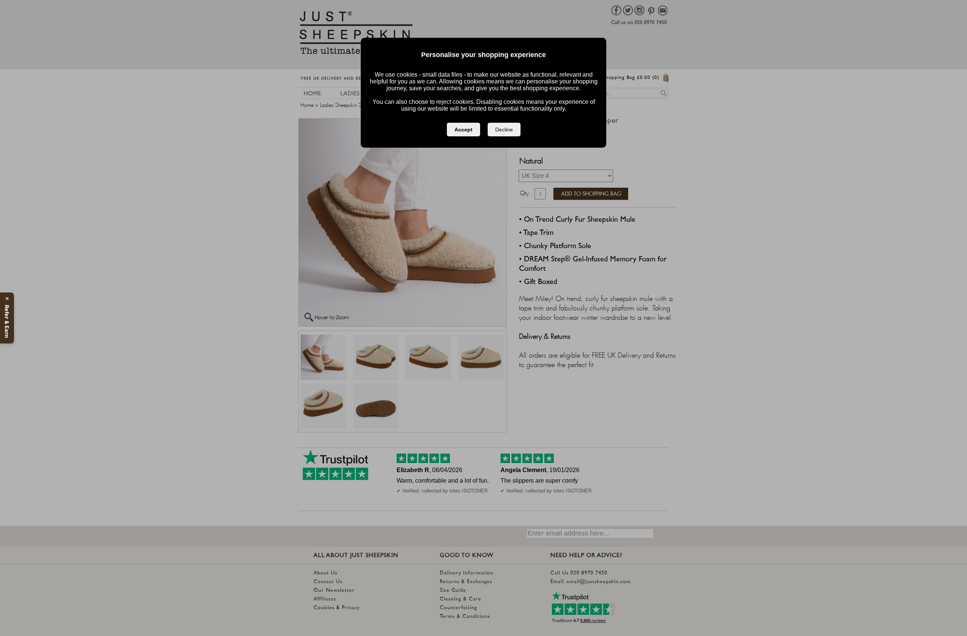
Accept (463, 130)
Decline (504, 130)
